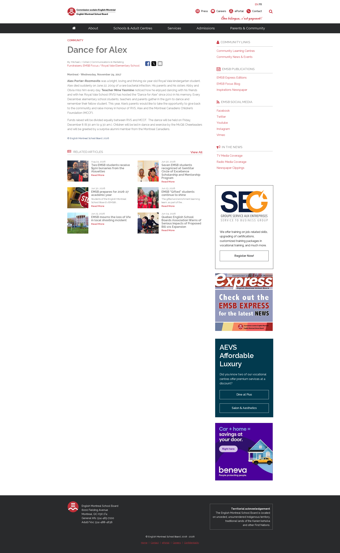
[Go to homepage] (74, 28)
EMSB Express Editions (232, 77)
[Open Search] (271, 11)
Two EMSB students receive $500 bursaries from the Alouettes (110, 168)
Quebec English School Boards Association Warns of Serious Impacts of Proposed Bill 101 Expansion (181, 221)
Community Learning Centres (236, 51)
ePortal (165, 542)
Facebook (223, 110)
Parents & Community (247, 28)
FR (260, 4)
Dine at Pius (244, 394)
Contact (155, 542)
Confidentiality (191, 542)
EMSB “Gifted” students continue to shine (178, 193)
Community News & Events (235, 57)
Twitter (221, 116)
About (93, 28)
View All (196, 152)
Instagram (223, 129)
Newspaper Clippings (230, 168)
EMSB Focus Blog (228, 83)
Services (174, 28)
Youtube (222, 122)
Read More (97, 175)
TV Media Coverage (229, 155)
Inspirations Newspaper (232, 89)
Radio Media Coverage (231, 162)
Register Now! (244, 255)
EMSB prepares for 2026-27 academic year (110, 193)
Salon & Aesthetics (244, 408)
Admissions (206, 28)
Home (144, 542)
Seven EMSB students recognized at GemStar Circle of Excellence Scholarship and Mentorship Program (181, 171)
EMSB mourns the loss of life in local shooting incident (111, 218)
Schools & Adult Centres (133, 28)
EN (256, 4)
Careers (177, 542)
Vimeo (221, 135)
